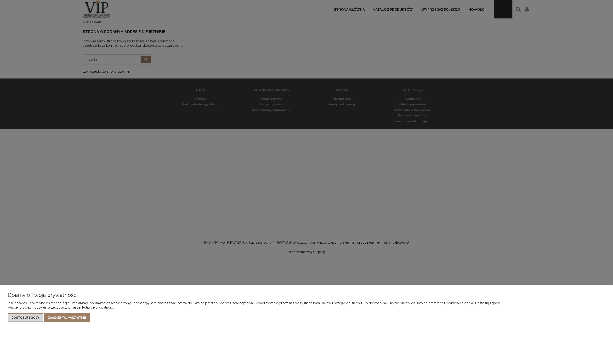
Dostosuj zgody (25, 317)
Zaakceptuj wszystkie (67, 317)
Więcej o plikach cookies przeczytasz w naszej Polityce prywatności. (61, 307)
